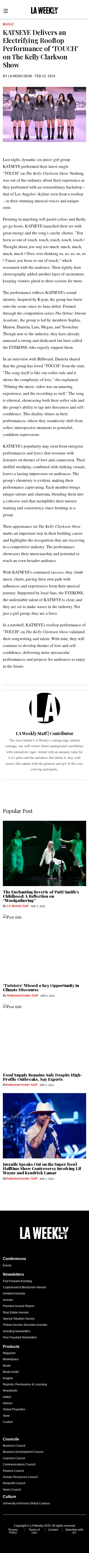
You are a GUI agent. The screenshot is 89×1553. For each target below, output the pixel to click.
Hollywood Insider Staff (22, 995)
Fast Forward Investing (17, 1281)
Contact (53, 1529)
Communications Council (19, 1464)
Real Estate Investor (16, 1312)
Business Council (14, 1445)
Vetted (7, 1397)
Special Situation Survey (18, 1318)
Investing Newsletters (16, 1331)
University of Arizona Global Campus (26, 1503)
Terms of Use (34, 1531)
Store (6, 1415)
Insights (8, 1378)
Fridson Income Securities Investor (25, 1324)
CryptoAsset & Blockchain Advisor (24, 1287)
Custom (8, 1422)
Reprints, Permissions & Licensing (25, 1384)
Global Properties (14, 1409)
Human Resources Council (20, 1477)
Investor (8, 1300)
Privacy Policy (13, 1531)
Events (7, 1265)
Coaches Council (14, 1458)
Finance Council (13, 1471)
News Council (12, 1489)
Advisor (8, 1403)
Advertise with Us (74, 1531)
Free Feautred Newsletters (20, 1337)
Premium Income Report (18, 1306)
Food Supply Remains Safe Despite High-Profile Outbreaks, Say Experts (42, 1077)
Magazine (9, 1353)
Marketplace (11, 1359)
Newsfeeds (10, 1390)
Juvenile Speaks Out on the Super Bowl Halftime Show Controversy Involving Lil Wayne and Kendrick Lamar (42, 1168)
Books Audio (11, 1372)
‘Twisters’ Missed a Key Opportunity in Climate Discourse (41, 987)
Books (7, 1365)
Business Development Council (23, 1452)
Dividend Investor (14, 1293)
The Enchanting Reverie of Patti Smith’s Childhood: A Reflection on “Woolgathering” (41, 896)
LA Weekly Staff (17, 906)
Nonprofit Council (14, 1483)
